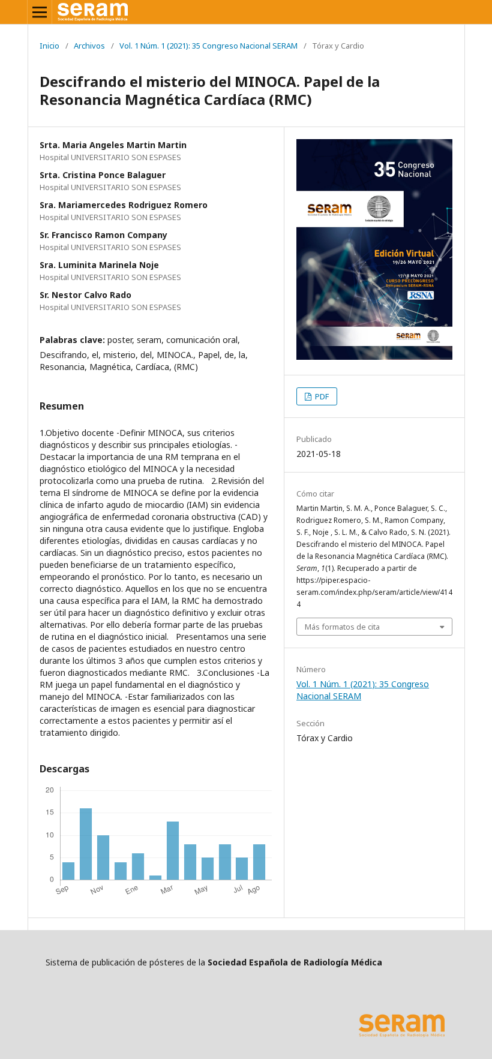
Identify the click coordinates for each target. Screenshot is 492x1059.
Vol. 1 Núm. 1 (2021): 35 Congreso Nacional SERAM (208, 45)
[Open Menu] (40, 12)
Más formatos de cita (342, 626)
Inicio (49, 45)
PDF (321, 396)
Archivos (89, 45)
